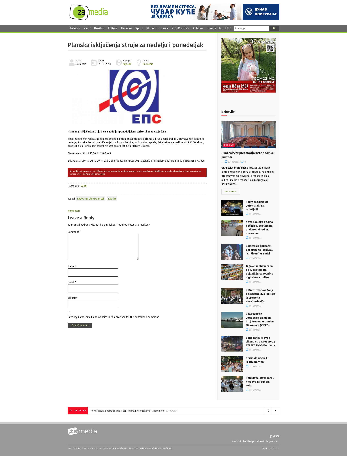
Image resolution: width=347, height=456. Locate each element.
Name (72, 266)
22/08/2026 (254, 330)
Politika (198, 28)
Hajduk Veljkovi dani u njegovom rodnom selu (260, 381)
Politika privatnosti (253, 441)
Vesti (87, 28)
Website (72, 297)
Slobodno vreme (157, 28)
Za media (148, 64)
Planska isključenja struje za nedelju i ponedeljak (135, 45)
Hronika (126, 28)
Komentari (74, 210)
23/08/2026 (233, 162)
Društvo (99, 28)
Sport (139, 28)
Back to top (270, 448)
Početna (74, 28)
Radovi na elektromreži (90, 198)
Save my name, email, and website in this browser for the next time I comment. (113, 317)
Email (72, 282)
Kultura (112, 28)
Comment (74, 232)
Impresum (272, 441)
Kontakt (236, 441)
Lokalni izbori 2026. (219, 28)
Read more (230, 191)
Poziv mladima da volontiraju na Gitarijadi (257, 205)
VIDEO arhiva (180, 28)
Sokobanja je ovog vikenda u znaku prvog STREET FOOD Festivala (260, 341)
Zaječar (127, 64)
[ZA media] (88, 19)
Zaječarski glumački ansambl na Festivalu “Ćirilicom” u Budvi (259, 249)
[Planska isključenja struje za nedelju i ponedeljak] (137, 97)
